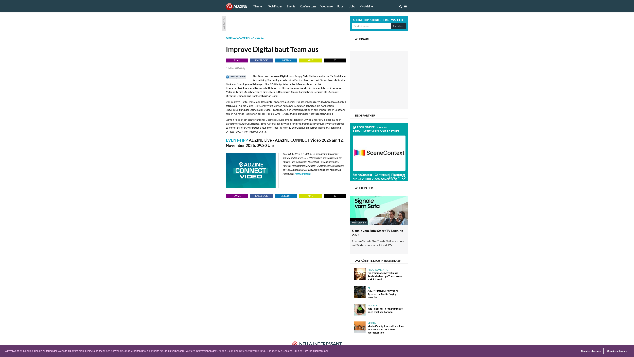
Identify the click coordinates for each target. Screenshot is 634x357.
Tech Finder (275, 6)
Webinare (326, 6)
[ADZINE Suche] (389, 6)
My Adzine (366, 6)
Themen (258, 6)
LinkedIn (286, 60)
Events (291, 6)
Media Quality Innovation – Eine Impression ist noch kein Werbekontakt (386, 327)
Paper (341, 6)
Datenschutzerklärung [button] (252, 351)
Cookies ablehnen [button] (591, 351)
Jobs (352, 6)
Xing (310, 60)
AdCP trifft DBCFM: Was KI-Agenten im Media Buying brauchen (383, 292)
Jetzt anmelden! (303, 173)
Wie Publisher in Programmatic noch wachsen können (385, 308)
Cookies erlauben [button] (617, 351)
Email (237, 60)
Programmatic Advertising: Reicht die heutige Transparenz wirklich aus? (385, 274)
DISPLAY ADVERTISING (240, 38)
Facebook (261, 60)
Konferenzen (308, 6)
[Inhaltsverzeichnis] (405, 6)
